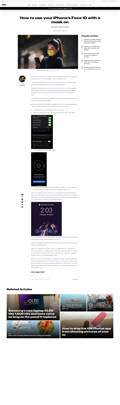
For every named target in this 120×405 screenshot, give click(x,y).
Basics (60, 13)
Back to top (75, 279)
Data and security (59, 5)
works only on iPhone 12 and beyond (54, 88)
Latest (28, 5)
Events (6, 1)
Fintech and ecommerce (72, 5)
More (90, 5)
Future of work (83, 5)
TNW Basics (42, 76)
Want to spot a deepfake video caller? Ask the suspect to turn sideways (92, 48)
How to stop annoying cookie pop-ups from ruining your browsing (91, 55)
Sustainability (42, 5)
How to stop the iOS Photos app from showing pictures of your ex (92, 69)
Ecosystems (51, 5)
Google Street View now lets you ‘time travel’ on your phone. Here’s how (92, 62)
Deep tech (34, 5)
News (3, 1)
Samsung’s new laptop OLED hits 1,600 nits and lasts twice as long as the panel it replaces (92, 41)
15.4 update (49, 82)
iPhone (32, 275)
